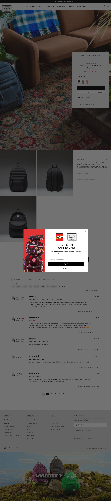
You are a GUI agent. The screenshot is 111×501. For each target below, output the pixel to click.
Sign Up (66, 264)
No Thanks (66, 268)
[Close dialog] (85, 231)
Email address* (53, 256)
